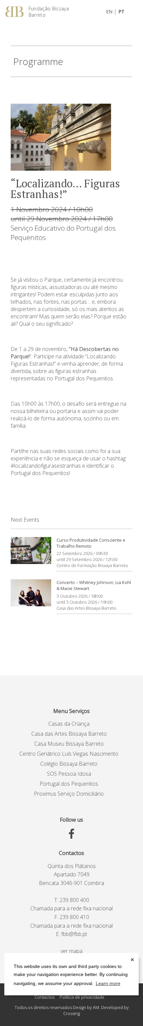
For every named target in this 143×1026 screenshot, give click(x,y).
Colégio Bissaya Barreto (68, 763)
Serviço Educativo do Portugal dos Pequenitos (63, 232)
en (109, 11)
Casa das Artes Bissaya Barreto (86, 608)
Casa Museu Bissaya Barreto (69, 743)
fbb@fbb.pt (74, 934)
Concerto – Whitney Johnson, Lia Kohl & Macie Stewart (94, 585)
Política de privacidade (82, 997)
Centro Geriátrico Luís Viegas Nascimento (68, 753)
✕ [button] (132, 959)
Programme (38, 61)
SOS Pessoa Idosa (69, 773)
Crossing (71, 1013)
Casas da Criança (68, 723)
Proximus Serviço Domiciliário (69, 793)
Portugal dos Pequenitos (69, 783)
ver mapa (71, 951)
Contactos (71, 853)
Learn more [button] (108, 983)
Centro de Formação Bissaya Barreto (92, 565)
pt (121, 11)
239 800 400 (74, 900)
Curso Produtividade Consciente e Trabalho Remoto (91, 543)
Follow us (71, 819)
